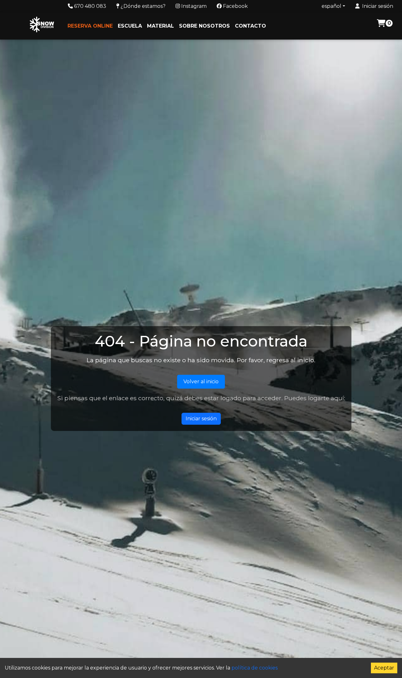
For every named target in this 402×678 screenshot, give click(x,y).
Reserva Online (90, 26)
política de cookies (254, 668)
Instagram (193, 6)
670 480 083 (89, 6)
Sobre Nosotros (204, 26)
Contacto (250, 26)
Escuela (130, 26)
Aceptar (384, 668)
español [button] (331, 6)
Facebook (235, 6)
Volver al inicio (201, 382)
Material (160, 26)
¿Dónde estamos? (142, 6)
